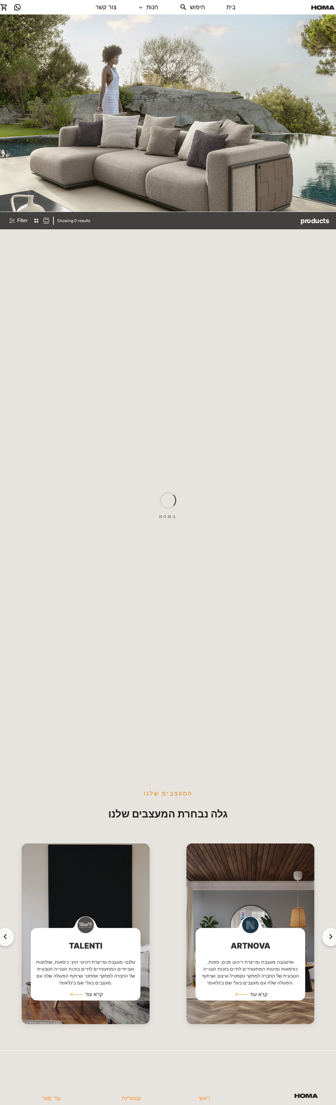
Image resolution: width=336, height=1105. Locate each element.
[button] (86, 994)
